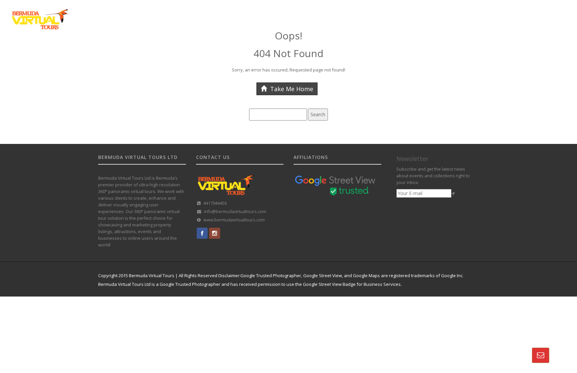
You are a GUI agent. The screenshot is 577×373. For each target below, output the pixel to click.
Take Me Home (290, 89)
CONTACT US (535, 14)
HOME (270, 14)
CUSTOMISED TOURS (375, 14)
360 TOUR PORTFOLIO (426, 14)
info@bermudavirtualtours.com (235, 211)
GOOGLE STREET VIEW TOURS (314, 14)
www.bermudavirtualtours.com (234, 220)
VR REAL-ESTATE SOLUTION (485, 14)
